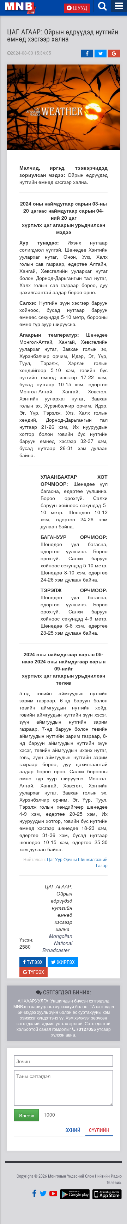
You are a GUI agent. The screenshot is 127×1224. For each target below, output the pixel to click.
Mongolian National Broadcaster (57, 943)
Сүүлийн (99, 1130)
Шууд (79, 8)
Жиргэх (65, 962)
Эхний (72, 1130)
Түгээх (34, 962)
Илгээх (26, 1115)
